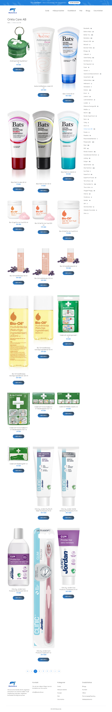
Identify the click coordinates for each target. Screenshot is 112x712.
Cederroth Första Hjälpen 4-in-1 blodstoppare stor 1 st (43, 407)
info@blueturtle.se (37, 692)
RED (86, 148)
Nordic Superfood (90, 116)
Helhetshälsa (89, 80)
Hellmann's (88, 83)
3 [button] (43, 671)
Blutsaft (87, 44)
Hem (8, 22)
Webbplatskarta (87, 699)
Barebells (88, 28)
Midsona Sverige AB (91, 106)
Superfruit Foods (90, 177)
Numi (86, 119)
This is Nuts (88, 187)
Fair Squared (89, 64)
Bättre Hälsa (89, 31)
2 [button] (39, 671)
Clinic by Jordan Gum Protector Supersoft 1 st (43, 652)
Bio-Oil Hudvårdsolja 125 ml (18, 276)
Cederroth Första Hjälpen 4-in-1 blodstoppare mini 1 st (19, 428)
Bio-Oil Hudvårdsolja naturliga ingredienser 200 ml (18, 375)
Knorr (86, 93)
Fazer (86, 67)
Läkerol (87, 96)
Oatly (86, 122)
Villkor (84, 693)
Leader (87, 103)
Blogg (88, 11)
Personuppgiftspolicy (88, 696)
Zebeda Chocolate (90, 210)
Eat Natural (88, 61)
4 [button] (47, 671)
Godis (47, 11)
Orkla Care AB (89, 129)
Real (86, 145)
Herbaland (88, 87)
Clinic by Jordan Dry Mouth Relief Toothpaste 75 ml (43, 510)
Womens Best (89, 207)
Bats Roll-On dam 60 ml (18, 182)
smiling (87, 158)
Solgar (87, 161)
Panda (86, 132)
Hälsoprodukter (58, 11)
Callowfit (87, 54)
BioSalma (88, 38)
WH (85, 203)
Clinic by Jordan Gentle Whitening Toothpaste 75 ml (68, 510)
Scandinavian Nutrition (91, 155)
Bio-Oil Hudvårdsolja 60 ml (68, 266)
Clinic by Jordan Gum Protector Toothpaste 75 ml (68, 588)
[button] (55, 671)
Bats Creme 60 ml (68, 94)
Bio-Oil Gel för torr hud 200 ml (43, 224)
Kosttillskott (72, 11)
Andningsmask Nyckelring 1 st (18, 62)
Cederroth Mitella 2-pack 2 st (68, 407)
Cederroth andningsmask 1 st (68, 336)
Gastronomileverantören (92, 74)
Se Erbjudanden (74, 2)
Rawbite (87, 135)
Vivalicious (88, 197)
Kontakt (84, 689)
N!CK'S (87, 113)
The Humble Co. (90, 184)
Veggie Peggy (89, 190)
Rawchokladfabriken (91, 138)
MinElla (86, 109)
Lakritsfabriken (89, 100)
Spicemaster (89, 164)
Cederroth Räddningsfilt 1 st (19, 464)
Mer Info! (18, 69)
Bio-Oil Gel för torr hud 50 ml (68, 231)
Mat (80, 11)
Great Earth (88, 77)
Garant (86, 70)
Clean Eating (89, 57)
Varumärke (60, 699)
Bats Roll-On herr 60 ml (43, 184)
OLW (86, 126)
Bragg (87, 51)
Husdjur (59, 693)
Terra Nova (88, 181)
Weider (87, 200)
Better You (88, 35)
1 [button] (35, 671)
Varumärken (98, 11)
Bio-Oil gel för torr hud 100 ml (18, 222)
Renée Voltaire (89, 151)
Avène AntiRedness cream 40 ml (43, 87)
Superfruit (88, 174)
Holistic (87, 90)
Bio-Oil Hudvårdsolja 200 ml (43, 278)
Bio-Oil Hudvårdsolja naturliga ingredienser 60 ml (43, 348)
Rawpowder (89, 142)
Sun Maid (87, 171)
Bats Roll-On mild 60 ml (68, 172)
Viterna (87, 194)
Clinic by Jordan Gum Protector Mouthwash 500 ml (18, 590)
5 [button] (51, 671)
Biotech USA (89, 41)
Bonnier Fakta (89, 48)
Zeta (86, 213)
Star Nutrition (89, 168)
